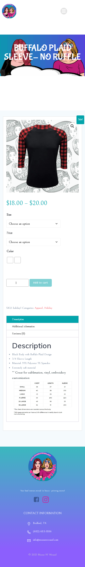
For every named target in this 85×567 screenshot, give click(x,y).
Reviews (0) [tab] (18, 333)
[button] (72, 126)
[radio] (10, 260)
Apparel (39, 308)
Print (9, 233)
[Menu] (63, 11)
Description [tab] (18, 319)
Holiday (48, 308)
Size (9, 214)
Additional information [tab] (23, 326)
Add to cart (40, 282)
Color (10, 251)
